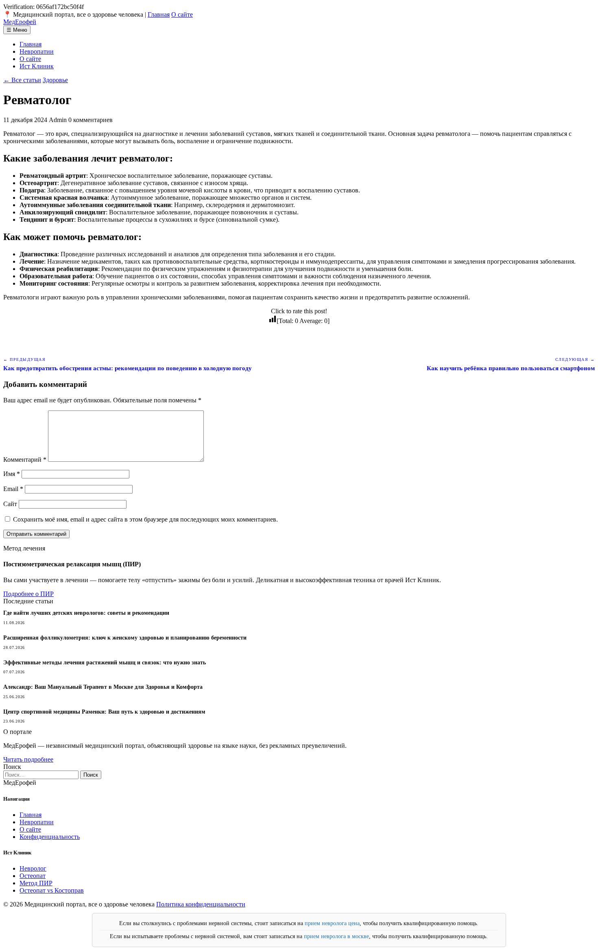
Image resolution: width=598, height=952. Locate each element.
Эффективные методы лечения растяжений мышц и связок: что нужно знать (104, 662)
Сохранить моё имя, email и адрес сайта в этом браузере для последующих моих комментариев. (145, 519)
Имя (11, 473)
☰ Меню (17, 30)
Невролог (33, 868)
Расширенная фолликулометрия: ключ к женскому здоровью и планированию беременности (125, 638)
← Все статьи (22, 79)
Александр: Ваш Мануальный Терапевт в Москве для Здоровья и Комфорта (103, 687)
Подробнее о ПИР (28, 593)
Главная (159, 14)
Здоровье (55, 79)
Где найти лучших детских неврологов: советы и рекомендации (86, 613)
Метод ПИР (36, 883)
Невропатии (37, 51)
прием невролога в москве (336, 936)
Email (13, 488)
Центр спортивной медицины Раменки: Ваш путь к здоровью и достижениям (104, 712)
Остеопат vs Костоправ (52, 890)
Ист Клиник (37, 66)
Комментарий (24, 459)
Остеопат (33, 875)
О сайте (182, 14)
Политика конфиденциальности (200, 904)
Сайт (10, 503)
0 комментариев (90, 119)
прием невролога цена (332, 923)
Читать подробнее (28, 759)
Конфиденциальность (50, 836)
